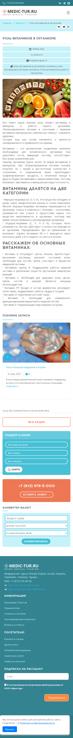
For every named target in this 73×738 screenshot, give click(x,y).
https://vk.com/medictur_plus (23, 585)
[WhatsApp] (68, 27)
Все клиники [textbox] (14, 461)
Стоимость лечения (15, 613)
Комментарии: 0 (38, 60)
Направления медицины (17, 650)
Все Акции (36, 422)
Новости (20, 23)
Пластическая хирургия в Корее (25, 367)
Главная (7, 23)
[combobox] (36, 445)
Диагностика (11, 644)
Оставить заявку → (36, 494)
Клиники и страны (14, 639)
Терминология (12, 608)
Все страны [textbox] (14, 452)
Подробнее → (13, 386)
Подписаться (56, 698)
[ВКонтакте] (59, 27)
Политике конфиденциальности (37, 722)
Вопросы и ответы (14, 624)
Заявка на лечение (14, 661)
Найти (15, 469)
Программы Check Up (15, 602)
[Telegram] (64, 27)
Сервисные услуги (14, 655)
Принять (9, 729)
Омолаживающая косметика (19, 619)
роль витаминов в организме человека (35, 66)
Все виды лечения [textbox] (18, 444)
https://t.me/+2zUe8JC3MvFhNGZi (26, 589)
